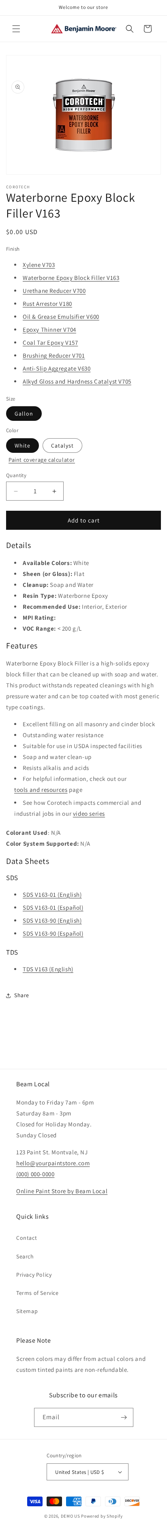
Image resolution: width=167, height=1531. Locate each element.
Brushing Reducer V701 (54, 355)
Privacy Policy (33, 1274)
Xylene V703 (39, 265)
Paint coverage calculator (42, 459)
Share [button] (21, 995)
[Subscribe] (124, 1417)
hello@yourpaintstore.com (53, 1163)
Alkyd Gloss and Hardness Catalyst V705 (77, 381)
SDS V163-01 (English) (52, 894)
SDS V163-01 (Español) (53, 907)
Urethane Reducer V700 (54, 290)
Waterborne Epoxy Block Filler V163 (71, 277)
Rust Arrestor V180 (47, 303)
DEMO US (70, 1516)
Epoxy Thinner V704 (49, 329)
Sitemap (27, 1311)
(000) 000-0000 (35, 1174)
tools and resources (40, 789)
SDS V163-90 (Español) (53, 933)
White (22, 445)
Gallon (24, 413)
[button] (16, 29)
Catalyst (62, 445)
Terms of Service (37, 1292)
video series (89, 813)
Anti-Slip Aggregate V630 (56, 368)
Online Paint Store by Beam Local (61, 1191)
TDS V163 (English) (48, 969)
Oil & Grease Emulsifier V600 (61, 316)
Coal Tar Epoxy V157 (50, 342)
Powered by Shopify (102, 1516)
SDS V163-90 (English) (52, 920)
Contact (26, 1237)
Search (25, 1256)
